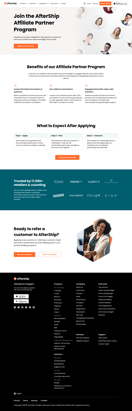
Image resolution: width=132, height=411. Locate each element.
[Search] (85, 3)
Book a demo (105, 3)
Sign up (95, 3)
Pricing (63, 3)
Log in (89, 3)
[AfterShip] (11, 3)
